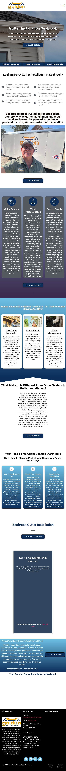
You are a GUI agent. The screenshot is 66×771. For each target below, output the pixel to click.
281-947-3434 (32, 720)
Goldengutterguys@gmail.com (32, 717)
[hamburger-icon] (63, 5)
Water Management (54, 332)
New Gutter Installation (11, 332)
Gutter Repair (33, 330)
